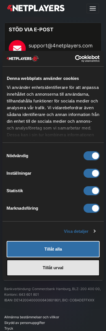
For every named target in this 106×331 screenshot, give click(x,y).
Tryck (8, 328)
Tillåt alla (53, 249)
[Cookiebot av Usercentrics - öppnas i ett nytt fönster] (75, 58)
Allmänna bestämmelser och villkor (31, 317)
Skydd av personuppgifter (24, 323)
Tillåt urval (53, 267)
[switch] (91, 173)
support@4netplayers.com (61, 46)
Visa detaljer (76, 231)
